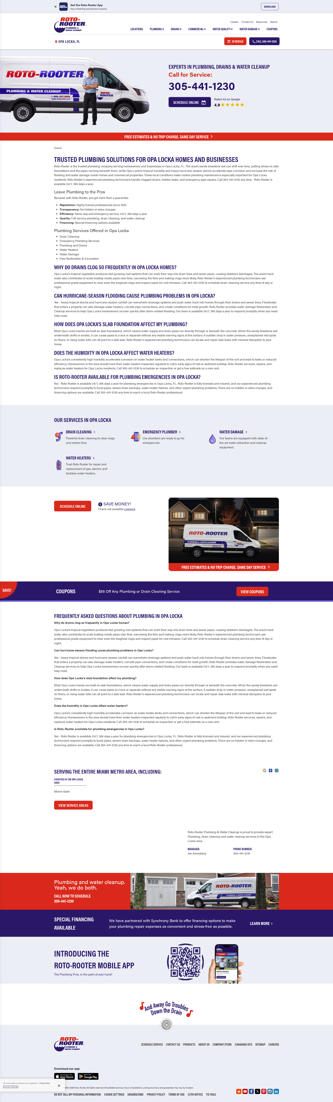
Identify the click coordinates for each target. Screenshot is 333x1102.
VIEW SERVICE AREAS (73, 805)
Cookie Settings (114, 1094)
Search (274, 21)
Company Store (222, 1044)
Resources (261, 21)
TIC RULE (211, 1094)
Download (270, 7)
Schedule (237, 41)
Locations (136, 29)
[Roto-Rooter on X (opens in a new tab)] (257, 1091)
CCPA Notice (195, 1094)
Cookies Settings (10, 1087)
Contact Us (247, 21)
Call (266, 41)
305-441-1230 (202, 85)
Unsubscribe (135, 1094)
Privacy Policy (156, 1094)
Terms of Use (176, 1094)
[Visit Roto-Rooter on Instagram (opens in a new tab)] (276, 770)
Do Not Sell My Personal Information (77, 1094)
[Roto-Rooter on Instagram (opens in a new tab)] (270, 1091)
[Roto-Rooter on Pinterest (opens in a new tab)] (263, 1091)
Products (189, 1044)
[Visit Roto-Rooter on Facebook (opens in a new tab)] (270, 770)
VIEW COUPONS (252, 591)
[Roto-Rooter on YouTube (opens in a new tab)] (245, 1091)
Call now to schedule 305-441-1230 (72, 898)
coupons (129, 509)
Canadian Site (243, 1044)
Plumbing (157, 29)
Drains (176, 29)
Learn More (260, 923)
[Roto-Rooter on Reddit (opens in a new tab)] (238, 1091)
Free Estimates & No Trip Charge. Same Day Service (166, 137)
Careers (234, 21)
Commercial (197, 29)
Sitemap (260, 1044)
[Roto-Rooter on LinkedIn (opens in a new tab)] (276, 1091)
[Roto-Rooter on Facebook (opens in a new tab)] (251, 1091)
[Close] (59, 1086)
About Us (204, 1044)
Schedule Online (186, 102)
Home (58, 148)
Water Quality (223, 29)
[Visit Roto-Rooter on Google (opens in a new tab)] (264, 770)
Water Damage (250, 29)
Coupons (272, 29)
